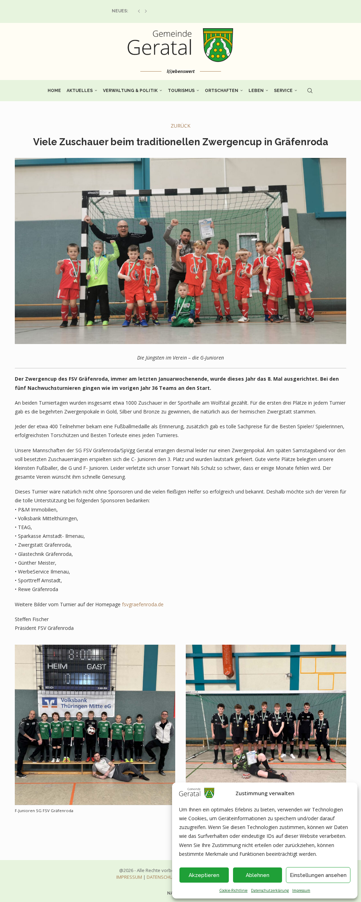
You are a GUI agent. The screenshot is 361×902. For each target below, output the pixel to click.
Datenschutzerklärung (270, 890)
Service (283, 90)
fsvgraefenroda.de (143, 604)
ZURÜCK (180, 125)
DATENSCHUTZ (162, 877)
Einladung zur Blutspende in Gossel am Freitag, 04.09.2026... (182, 10)
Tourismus (181, 90)
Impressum (301, 890)
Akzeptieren (204, 875)
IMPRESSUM (129, 877)
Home (54, 90)
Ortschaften (221, 90)
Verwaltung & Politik (130, 90)
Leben (256, 90)
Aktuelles (80, 90)
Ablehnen (257, 875)
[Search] (309, 90)
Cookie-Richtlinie (233, 890)
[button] (139, 11)
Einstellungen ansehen (318, 875)
